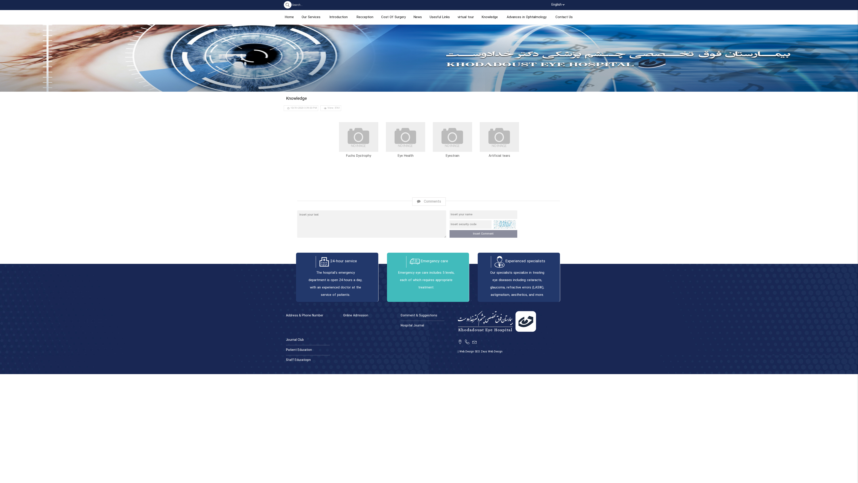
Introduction (338, 17)
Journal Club (295, 340)
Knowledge (490, 17)
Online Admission (355, 316)
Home (289, 17)
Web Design (467, 352)
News (418, 17)
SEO (478, 352)
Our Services (311, 17)
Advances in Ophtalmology (527, 17)
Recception (365, 17)
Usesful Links (440, 17)
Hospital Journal (412, 326)
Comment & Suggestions (419, 316)
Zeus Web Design (492, 352)
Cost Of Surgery (393, 17)
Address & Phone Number (304, 316)
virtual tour (466, 17)
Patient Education (299, 350)
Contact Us (564, 17)
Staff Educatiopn (298, 360)
